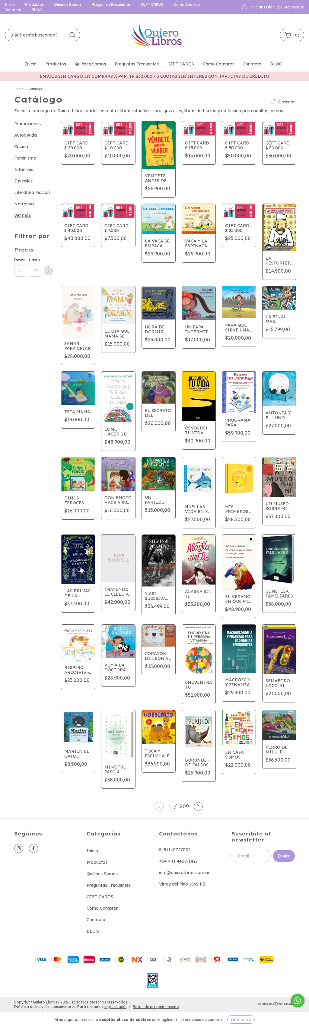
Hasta (34, 260)
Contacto (13, 10)
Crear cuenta (292, 7)
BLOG (37, 10)
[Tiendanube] (276, 1004)
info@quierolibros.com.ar (184, 872)
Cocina (21, 146)
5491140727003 (175, 849)
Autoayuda (25, 135)
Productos (34, 4)
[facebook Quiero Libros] (33, 848)
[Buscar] (72, 35)
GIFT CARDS (152, 4)
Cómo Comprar (187, 4)
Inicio (10, 4)
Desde (19, 260)
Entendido (241, 1019)
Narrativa (24, 204)
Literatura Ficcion (32, 192)
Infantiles (23, 169)
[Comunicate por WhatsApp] (297, 1000)
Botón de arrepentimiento (156, 1006)
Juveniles (23, 181)
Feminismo (25, 158)
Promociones (27, 123)
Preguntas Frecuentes (111, 4)
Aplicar (48, 270)
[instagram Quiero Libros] (18, 848)
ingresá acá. (115, 1006)
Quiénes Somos (67, 4)
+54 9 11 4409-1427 (178, 861)
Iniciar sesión (263, 7)
